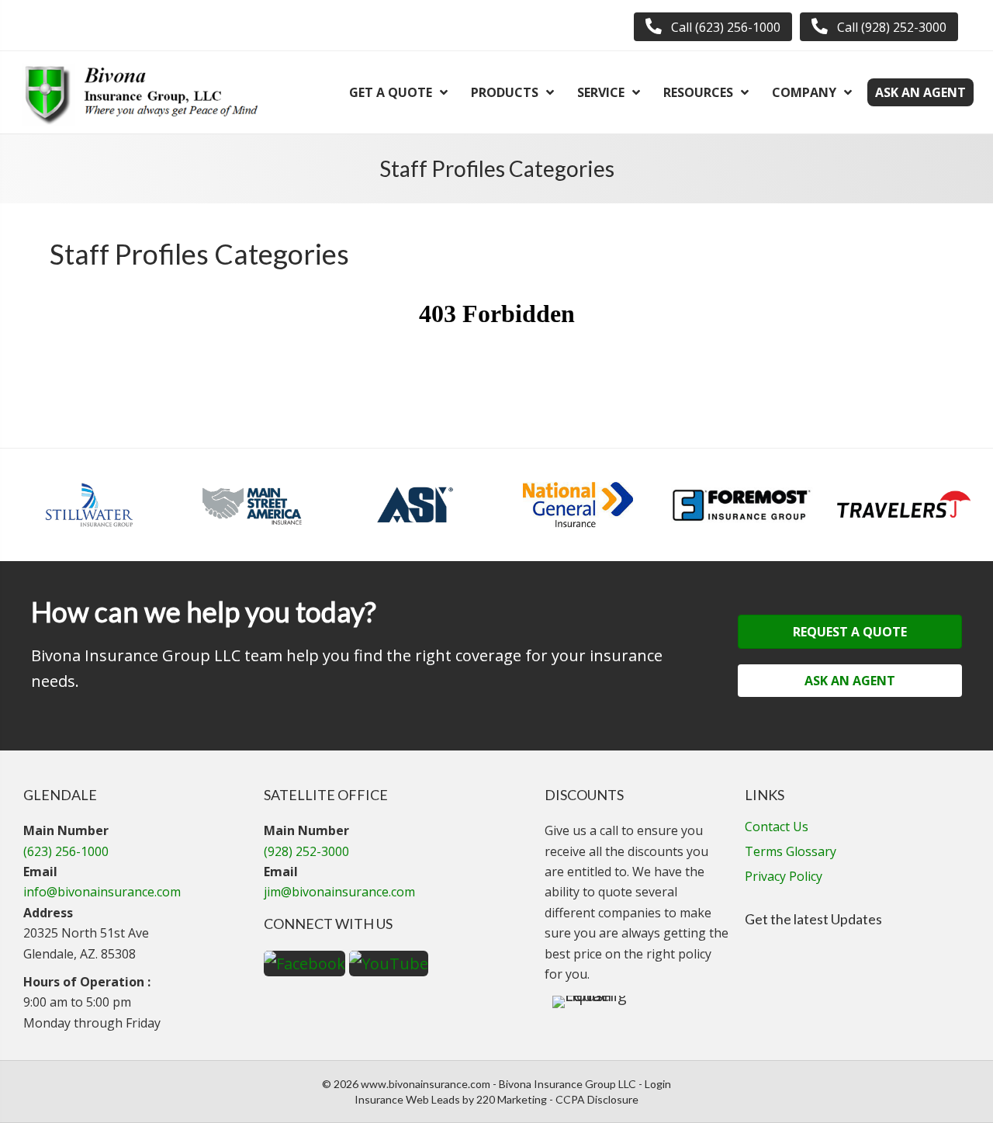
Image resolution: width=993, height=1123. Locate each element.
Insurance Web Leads (407, 1099)
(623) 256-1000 (66, 851)
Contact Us (776, 827)
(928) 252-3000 (306, 851)
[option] (89, 505)
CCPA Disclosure (596, 1099)
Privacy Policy (783, 877)
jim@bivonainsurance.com (339, 891)
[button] (713, 26)
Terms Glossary (790, 852)
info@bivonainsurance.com (102, 891)
